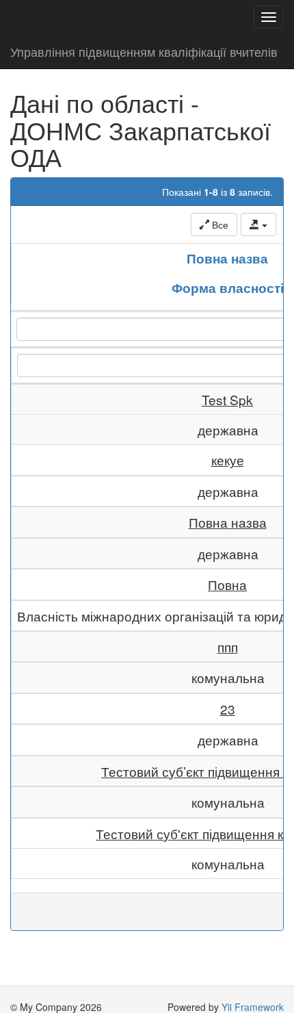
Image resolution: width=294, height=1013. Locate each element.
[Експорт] (258, 224)
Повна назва (227, 258)
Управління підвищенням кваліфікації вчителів (144, 51)
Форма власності (228, 287)
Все (218, 224)
